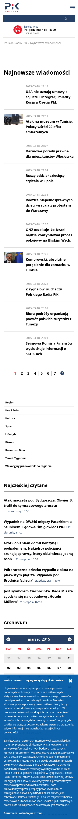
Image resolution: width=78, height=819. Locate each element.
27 (49, 658)
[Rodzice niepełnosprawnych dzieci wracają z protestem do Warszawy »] (13, 203)
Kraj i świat (12, 410)
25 (29, 658)
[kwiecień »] (70, 639)
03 (19, 668)
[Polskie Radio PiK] (12, 7)
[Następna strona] (62, 373)
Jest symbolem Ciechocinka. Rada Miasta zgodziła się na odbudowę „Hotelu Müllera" (38, 596)
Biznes (9, 442)
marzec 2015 (39, 639)
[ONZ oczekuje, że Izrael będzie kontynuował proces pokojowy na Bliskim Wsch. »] (13, 232)
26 (39, 658)
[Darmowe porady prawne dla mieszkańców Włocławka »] (13, 151)
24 (19, 658)
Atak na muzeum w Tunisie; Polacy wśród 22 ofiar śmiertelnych (49, 126)
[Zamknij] (70, 680)
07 (59, 668)
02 (9, 668)
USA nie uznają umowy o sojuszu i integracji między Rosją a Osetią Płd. (48, 97)
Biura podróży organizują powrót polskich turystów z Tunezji (49, 318)
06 (49, 668)
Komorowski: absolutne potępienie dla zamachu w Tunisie (48, 264)
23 (9, 658)
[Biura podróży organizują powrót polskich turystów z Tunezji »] (13, 316)
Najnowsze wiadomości (45, 43)
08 (69, 668)
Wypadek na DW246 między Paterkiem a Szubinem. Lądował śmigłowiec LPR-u (38, 526)
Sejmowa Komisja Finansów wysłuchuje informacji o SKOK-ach (49, 348)
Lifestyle (10, 434)
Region (9, 402)
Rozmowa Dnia (15, 450)
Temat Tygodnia (15, 458)
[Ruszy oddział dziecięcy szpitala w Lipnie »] (13, 175)
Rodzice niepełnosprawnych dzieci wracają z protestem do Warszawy (49, 205)
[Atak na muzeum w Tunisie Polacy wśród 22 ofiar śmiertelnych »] (13, 124)
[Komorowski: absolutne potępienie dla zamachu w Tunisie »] (13, 262)
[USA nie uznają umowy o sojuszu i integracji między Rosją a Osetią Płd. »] (13, 94)
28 (59, 658)
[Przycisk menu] (72, 7)
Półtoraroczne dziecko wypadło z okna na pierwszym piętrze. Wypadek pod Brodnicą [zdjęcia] (38, 575)
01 (69, 658)
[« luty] (8, 639)
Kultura (10, 418)
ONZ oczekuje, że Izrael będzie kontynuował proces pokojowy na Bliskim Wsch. (49, 235)
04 (29, 668)
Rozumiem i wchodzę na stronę (23, 813)
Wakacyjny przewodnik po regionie (28, 466)
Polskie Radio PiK (15, 43)
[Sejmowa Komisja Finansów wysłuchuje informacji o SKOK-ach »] (13, 346)
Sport (8, 426)
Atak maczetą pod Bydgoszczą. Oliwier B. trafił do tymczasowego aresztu (38, 505)
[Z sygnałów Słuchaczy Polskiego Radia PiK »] (13, 289)
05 (39, 668)
